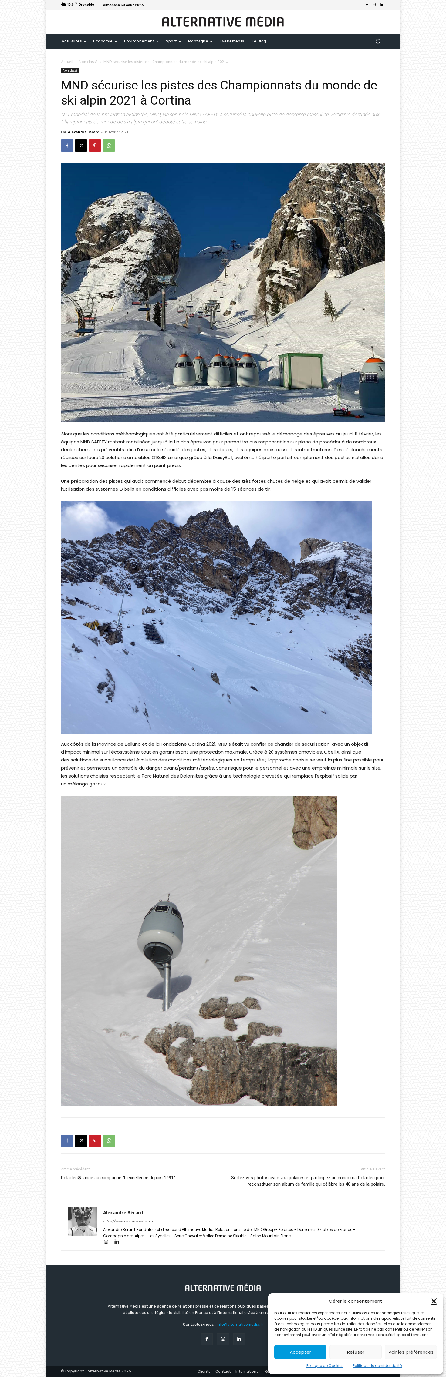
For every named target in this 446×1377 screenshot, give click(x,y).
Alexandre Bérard (84, 131)
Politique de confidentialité (377, 1365)
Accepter (300, 1352)
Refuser (355, 1352)
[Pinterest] (95, 145)
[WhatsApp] (109, 145)
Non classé (88, 61)
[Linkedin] (381, 4)
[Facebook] (366, 4)
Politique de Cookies (324, 1365)
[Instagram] (374, 4)
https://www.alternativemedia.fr (129, 1221)
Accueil (67, 61)
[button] (434, 1301)
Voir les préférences (411, 1352)
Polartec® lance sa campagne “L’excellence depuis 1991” (118, 1178)
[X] (81, 145)
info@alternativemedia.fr (240, 1324)
